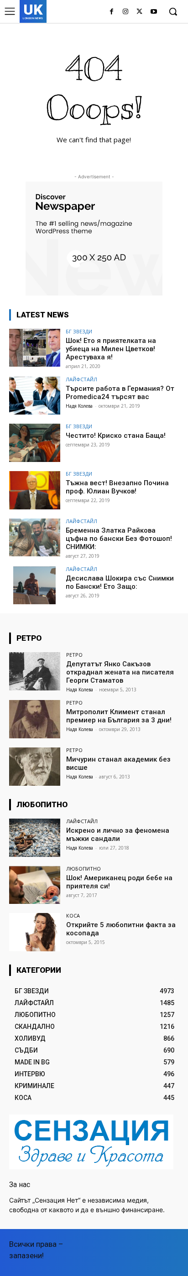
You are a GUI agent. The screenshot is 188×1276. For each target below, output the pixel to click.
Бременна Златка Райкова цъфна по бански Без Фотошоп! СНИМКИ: (119, 538)
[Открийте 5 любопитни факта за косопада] (34, 932)
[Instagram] (126, 12)
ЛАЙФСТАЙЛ (81, 379)
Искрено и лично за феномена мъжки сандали (117, 834)
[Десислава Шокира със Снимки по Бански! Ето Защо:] (34, 585)
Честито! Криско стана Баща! (116, 435)
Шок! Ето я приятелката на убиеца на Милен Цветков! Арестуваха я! (111, 349)
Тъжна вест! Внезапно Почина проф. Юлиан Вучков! (117, 487)
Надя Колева (79, 406)
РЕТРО (74, 654)
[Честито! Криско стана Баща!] (34, 443)
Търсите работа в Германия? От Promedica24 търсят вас (120, 392)
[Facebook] (111, 12)
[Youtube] (153, 12)
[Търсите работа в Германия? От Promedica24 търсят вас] (34, 396)
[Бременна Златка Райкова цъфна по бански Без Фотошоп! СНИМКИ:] (34, 538)
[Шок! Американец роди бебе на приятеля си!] (34, 885)
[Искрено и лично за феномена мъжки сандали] (34, 838)
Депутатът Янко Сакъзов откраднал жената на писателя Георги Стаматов (120, 672)
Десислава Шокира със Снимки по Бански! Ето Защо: (120, 582)
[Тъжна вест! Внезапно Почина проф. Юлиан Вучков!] (34, 490)
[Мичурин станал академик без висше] (34, 766)
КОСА (73, 915)
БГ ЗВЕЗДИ (79, 331)
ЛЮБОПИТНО (83, 868)
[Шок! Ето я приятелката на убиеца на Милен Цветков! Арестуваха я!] (34, 348)
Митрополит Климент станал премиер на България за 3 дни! (119, 716)
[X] (139, 12)
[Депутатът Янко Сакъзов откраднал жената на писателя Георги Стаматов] (34, 671)
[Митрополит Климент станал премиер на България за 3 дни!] (34, 719)
